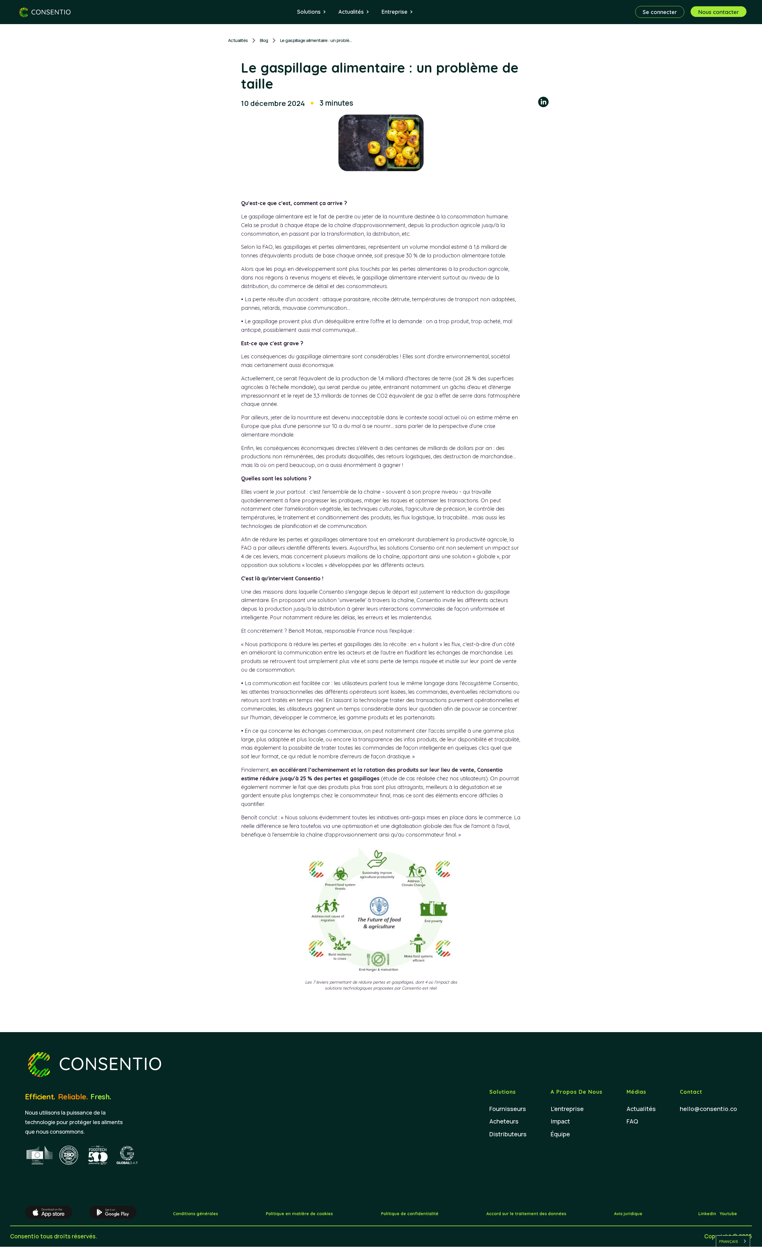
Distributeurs (508, 1134)
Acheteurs (504, 1121)
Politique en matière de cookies (299, 1213)
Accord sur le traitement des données (526, 1213)
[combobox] (733, 1241)
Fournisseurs (507, 1109)
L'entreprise (567, 1109)
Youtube (728, 1213)
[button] (311, 12)
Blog (264, 40)
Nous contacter (718, 11)
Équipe (560, 1134)
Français (728, 1241)
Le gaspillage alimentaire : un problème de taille (317, 40)
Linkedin (707, 1213)
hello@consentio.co (708, 1109)
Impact (560, 1121)
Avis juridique (628, 1213)
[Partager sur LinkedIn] (543, 103)
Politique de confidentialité (409, 1213)
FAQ (632, 1121)
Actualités (238, 40)
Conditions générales (195, 1213)
